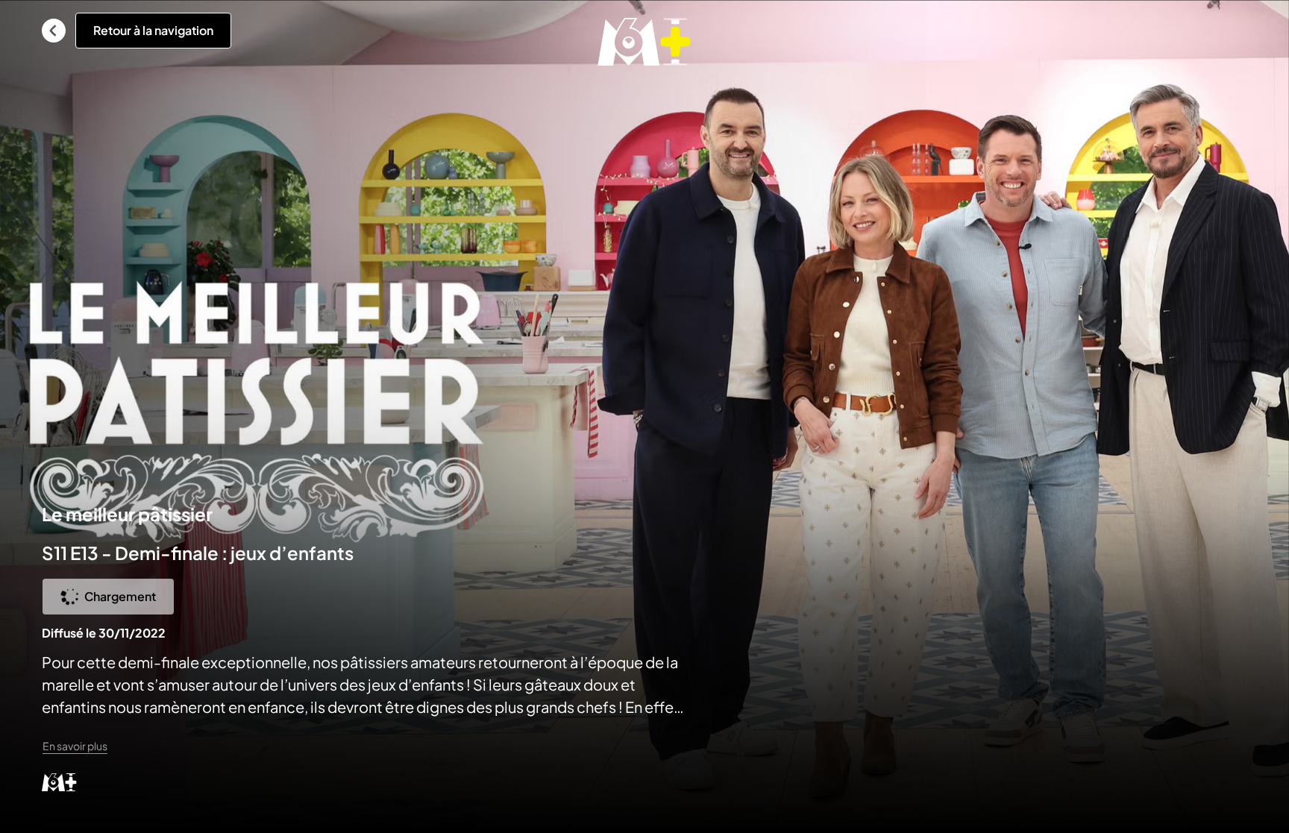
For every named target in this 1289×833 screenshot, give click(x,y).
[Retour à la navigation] (54, 31)
